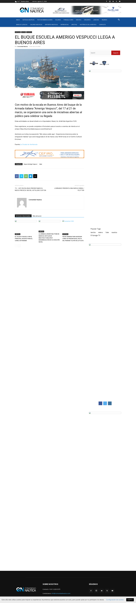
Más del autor (37, 216)
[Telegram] (31, 176)
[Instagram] (109, 1)
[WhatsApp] (26, 176)
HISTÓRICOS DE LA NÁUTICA (88, 24)
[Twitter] (116, 1)
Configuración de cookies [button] (115, 600)
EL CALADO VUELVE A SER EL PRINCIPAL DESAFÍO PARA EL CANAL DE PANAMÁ (24, 238)
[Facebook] (106, 1)
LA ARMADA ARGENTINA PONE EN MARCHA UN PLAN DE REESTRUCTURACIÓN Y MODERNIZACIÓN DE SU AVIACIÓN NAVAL (49, 238)
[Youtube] (119, 1)
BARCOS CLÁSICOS (21, 24)
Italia (40, 164)
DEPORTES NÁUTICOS (51, 24)
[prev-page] (16, 246)
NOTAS (23, 32)
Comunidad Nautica (22, 46)
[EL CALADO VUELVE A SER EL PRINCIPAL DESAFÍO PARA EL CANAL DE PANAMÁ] (26, 227)
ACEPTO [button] (130, 600)
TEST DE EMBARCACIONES (45, 20)
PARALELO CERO (68, 20)
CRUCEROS (87, 20)
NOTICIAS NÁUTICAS (28, 20)
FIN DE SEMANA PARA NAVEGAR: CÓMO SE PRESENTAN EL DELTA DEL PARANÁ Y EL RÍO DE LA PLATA (73, 238)
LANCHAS (96, 20)
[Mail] (113, 1)
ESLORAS (58, 20)
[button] (118, 20)
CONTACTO (102, 24)
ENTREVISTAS (65, 24)
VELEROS (104, 20)
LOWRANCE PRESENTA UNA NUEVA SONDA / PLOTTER (69, 189)
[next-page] (19, 246)
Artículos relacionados (23, 216)
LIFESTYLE (74, 24)
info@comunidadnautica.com (61, 593)
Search (115, 53)
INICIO (18, 20)
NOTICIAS (17, 32)
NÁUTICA (78, 20)
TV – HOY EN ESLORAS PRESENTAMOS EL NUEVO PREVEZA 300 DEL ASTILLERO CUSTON (30, 189)
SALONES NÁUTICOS (36, 24)
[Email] (35, 176)
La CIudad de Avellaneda (28, 144)
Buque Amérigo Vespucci (30, 164)
